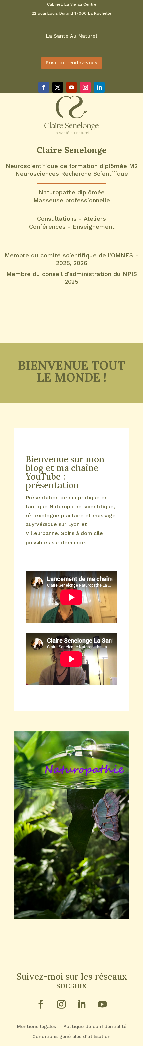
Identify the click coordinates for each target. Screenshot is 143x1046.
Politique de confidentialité (94, 1026)
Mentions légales (36, 1026)
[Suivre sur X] (57, 87)
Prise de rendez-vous (71, 63)
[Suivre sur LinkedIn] (99, 87)
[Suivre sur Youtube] (71, 87)
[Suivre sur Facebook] (43, 87)
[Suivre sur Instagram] (85, 87)
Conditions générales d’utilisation (71, 1036)
